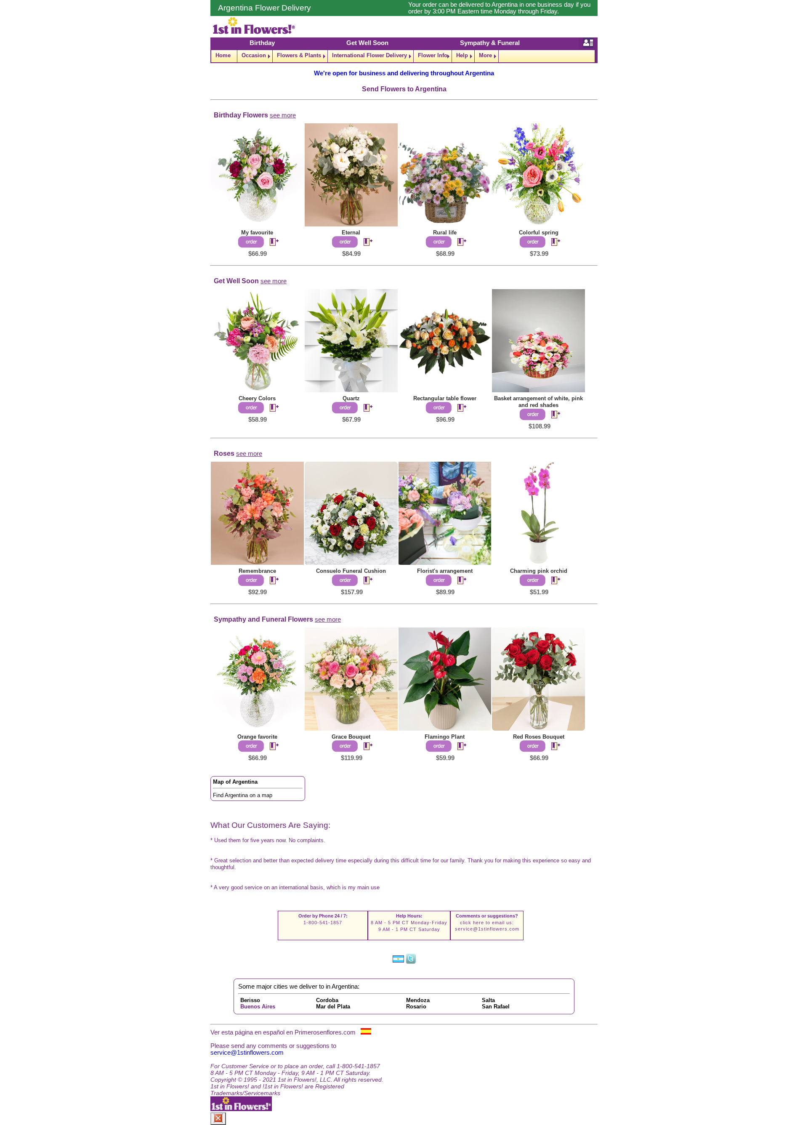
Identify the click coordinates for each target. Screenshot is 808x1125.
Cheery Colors (257, 398)
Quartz (351, 398)
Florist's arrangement (445, 571)
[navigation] (404, 56)
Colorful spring (538, 232)
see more (283, 115)
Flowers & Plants (299, 55)
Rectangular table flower (444, 398)
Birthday (262, 43)
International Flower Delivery (369, 55)
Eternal (351, 232)
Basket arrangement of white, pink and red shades (538, 401)
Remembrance (257, 571)
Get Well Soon (367, 43)
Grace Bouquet (351, 737)
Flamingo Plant (445, 737)
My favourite (257, 232)
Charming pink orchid (538, 571)
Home (223, 55)
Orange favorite (257, 737)
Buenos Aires (257, 1006)
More (485, 55)
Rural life (445, 232)
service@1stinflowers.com (487, 928)
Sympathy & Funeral (490, 43)
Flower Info (432, 55)
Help (462, 55)
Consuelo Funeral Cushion (351, 571)
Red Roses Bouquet (538, 737)
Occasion (254, 55)
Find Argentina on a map (242, 795)
